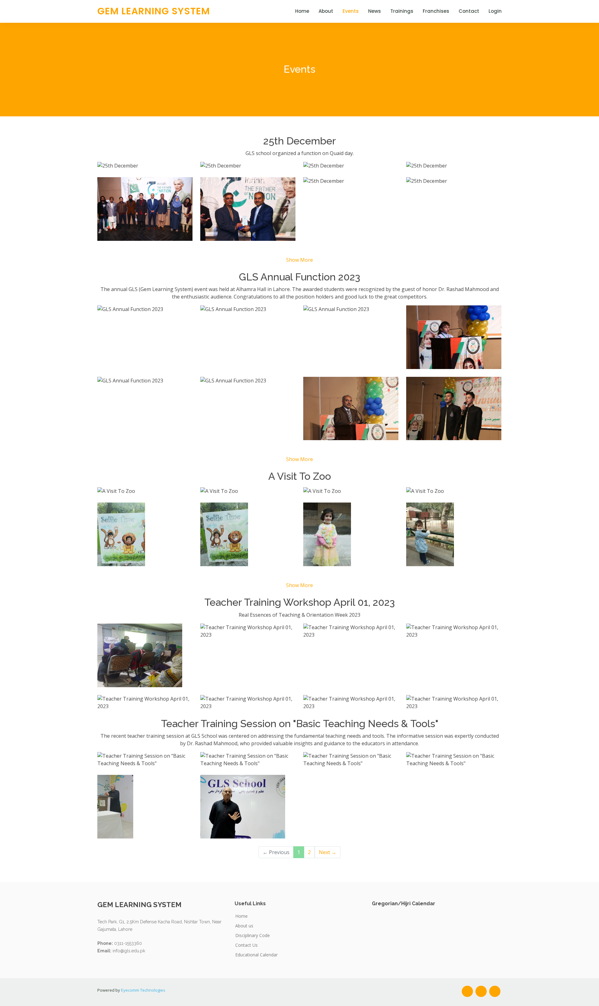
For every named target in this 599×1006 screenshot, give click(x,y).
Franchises (436, 11)
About (326, 11)
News (374, 11)
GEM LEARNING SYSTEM (153, 11)
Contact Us (246, 945)
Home (302, 11)
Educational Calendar (256, 955)
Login (495, 11)
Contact (469, 11)
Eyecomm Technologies (143, 990)
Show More (299, 259)
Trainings (401, 11)
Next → (327, 852)
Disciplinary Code (252, 935)
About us (244, 926)
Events (351, 11)
